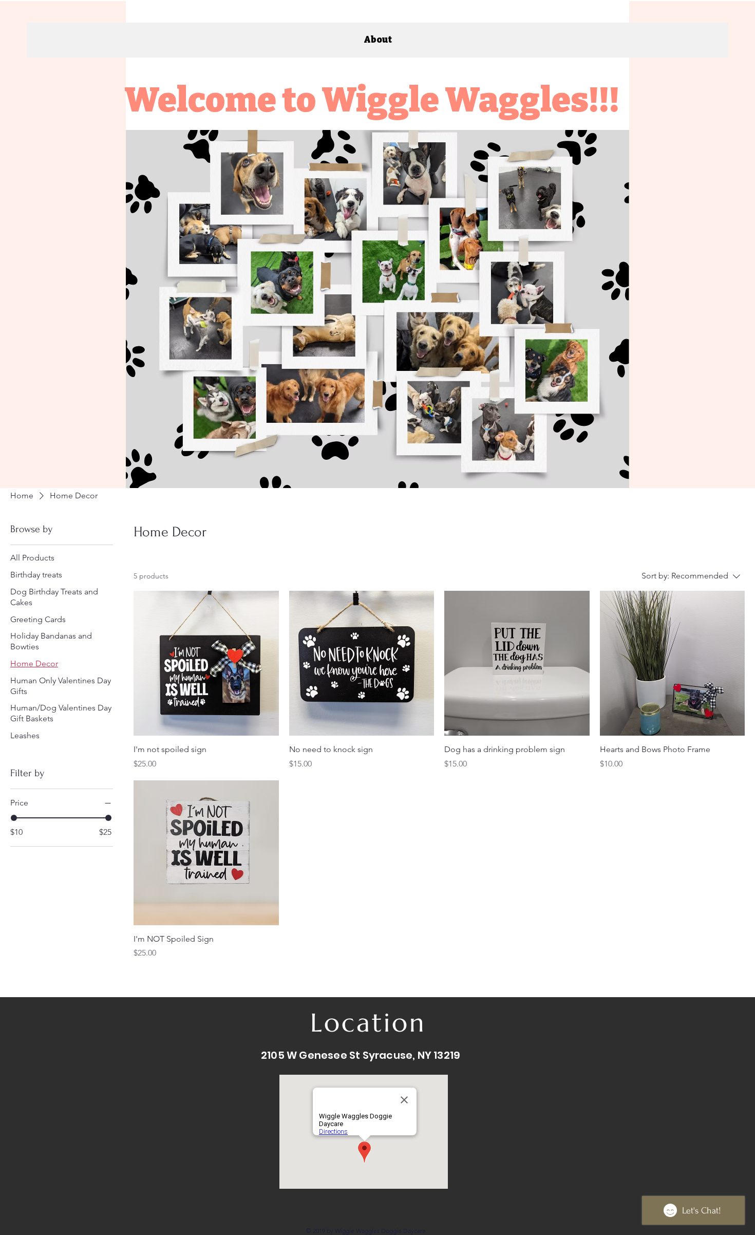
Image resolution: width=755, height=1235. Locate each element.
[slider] (14, 818)
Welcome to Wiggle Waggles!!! (374, 100)
